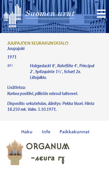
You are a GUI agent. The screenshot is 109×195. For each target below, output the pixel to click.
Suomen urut (50, 13)
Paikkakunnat (75, 132)
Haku (27, 132)
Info (46, 132)
